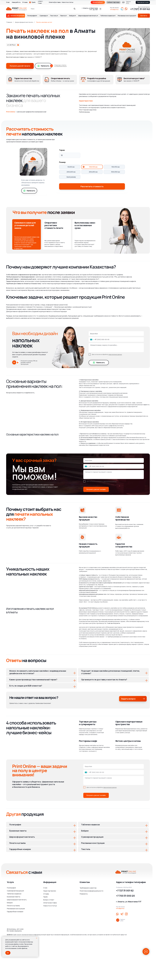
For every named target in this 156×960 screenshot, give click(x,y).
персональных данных (115, 354)
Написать (45, 66)
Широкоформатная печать (24, 22)
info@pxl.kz (114, 9)
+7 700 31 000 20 (125, 895)
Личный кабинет (98, 2)
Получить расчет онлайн (96, 489)
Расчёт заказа (114, 7)
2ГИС (127, 3)
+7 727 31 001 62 (125, 890)
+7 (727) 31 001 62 (140, 9)
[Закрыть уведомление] (37, 938)
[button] (143, 2)
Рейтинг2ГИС (122, 920)
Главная (9, 22)
